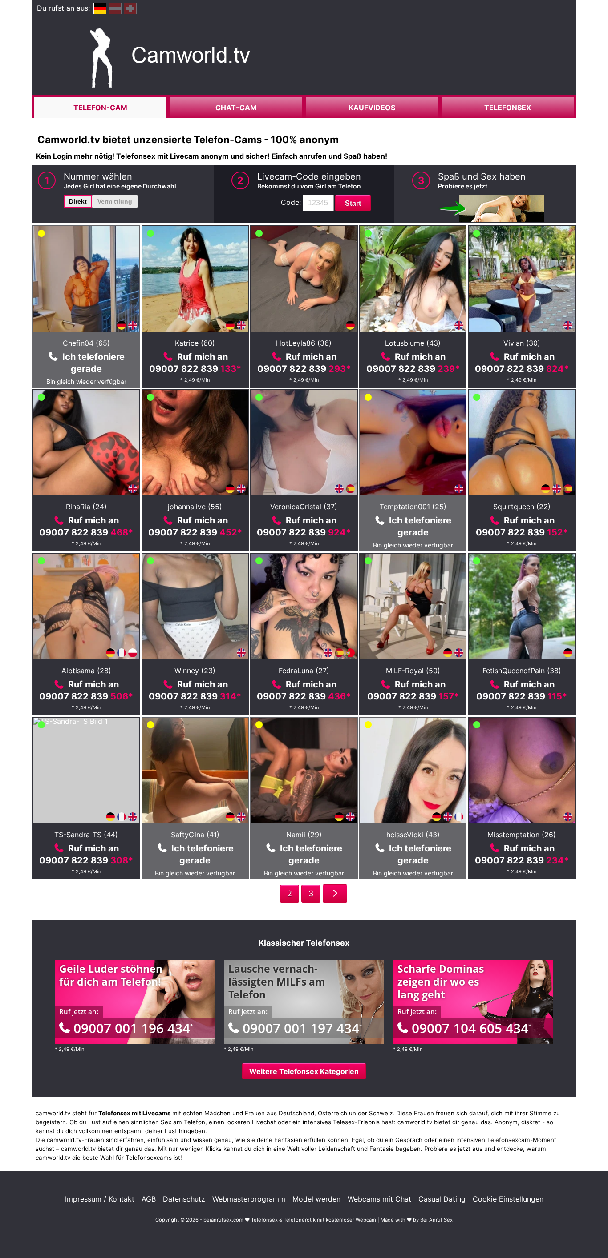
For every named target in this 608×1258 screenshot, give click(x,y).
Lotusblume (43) (413, 343)
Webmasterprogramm (248, 1198)
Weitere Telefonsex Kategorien (304, 1071)
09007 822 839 (195, 368)
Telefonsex (507, 107)
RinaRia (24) (86, 506)
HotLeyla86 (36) (304, 343)
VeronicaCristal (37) (303, 506)
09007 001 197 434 (302, 1028)
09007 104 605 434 (471, 1028)
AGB (149, 1198)
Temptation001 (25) (413, 506)
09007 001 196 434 (133, 1028)
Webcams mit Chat (379, 1198)
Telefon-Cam (100, 107)
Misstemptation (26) (521, 834)
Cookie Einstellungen (508, 1198)
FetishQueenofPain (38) (521, 670)
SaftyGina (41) (195, 834)
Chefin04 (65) (86, 343)
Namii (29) (304, 834)
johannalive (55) (195, 506)
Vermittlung (114, 201)
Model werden (316, 1198)
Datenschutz (184, 1198)
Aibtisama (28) (86, 670)
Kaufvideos (372, 107)
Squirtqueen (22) (522, 506)
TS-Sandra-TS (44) (86, 834)
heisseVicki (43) (413, 834)
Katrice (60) (195, 343)
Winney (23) (194, 670)
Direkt (78, 201)
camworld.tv (414, 1122)
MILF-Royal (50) (413, 670)
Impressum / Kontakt (99, 1198)
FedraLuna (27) (304, 670)
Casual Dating (442, 1198)
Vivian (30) (521, 343)
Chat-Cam (236, 107)
